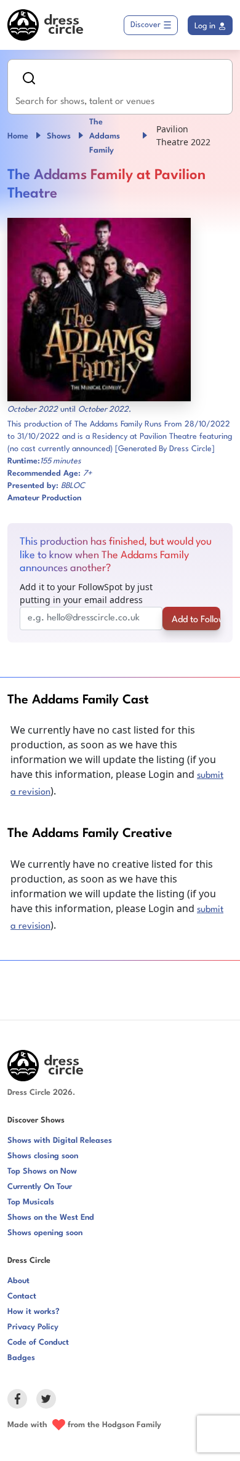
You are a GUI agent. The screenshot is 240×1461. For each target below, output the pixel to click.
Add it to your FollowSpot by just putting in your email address (86, 593)
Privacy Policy (32, 1327)
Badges (21, 1358)
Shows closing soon (42, 1156)
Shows (59, 136)
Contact (21, 1296)
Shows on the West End (50, 1218)
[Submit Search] (29, 78)
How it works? (33, 1312)
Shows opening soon (44, 1233)
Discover (145, 25)
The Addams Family (104, 136)
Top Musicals (30, 1202)
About (18, 1281)
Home (17, 136)
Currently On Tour (39, 1187)
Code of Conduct (38, 1343)
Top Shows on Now (42, 1171)
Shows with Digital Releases (59, 1141)
